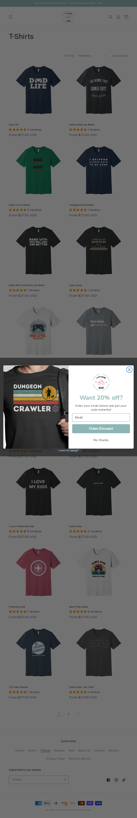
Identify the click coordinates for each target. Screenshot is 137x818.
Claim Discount (101, 428)
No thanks (101, 440)
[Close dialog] (129, 370)
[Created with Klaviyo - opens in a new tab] (68, 451)
